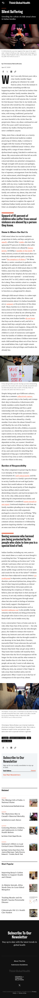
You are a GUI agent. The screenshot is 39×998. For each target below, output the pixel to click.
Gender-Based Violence (17, 738)
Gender (4, 8)
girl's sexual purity (23, 476)
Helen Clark (8, 836)
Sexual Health (6, 741)
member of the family (24, 251)
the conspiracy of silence (16, 259)
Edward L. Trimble (8, 854)
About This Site (19, 961)
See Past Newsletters (11, 775)
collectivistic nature (24, 396)
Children (5, 738)
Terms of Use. (22, 993)
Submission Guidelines (19, 965)
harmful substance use (10, 610)
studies (21, 242)
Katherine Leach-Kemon (12, 820)
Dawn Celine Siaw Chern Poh (14, 850)
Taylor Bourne (20, 852)
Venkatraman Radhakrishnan (14, 806)
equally (4, 242)
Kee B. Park (19, 854)
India (28, 738)
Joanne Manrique (8, 852)
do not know (30, 318)
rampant (9, 304)
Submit (33, 770)
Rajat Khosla (16, 836)
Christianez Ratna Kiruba (13, 64)
